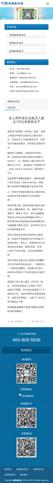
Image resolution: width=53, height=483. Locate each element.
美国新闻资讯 (16, 51)
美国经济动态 (16, 43)
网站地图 (23, 474)
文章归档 (11, 27)
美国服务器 (13, 307)
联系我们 (26, 350)
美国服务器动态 (17, 35)
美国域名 (7, 469)
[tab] (26, 27)
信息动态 (11, 107)
